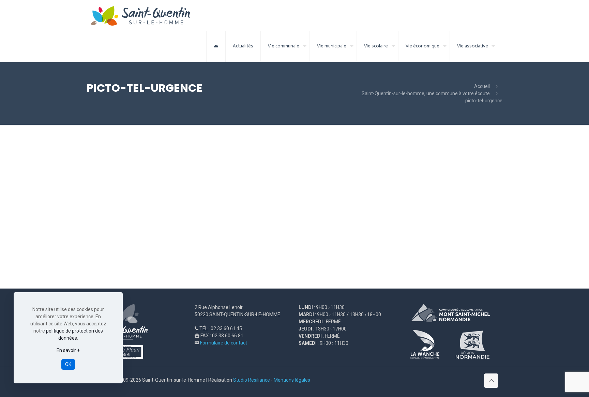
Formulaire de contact (223, 342)
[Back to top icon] (491, 380)
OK (68, 364)
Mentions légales (292, 380)
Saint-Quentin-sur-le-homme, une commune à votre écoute (426, 93)
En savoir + (68, 350)
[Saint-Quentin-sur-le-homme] (145, 15)
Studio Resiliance (251, 380)
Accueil (482, 86)
